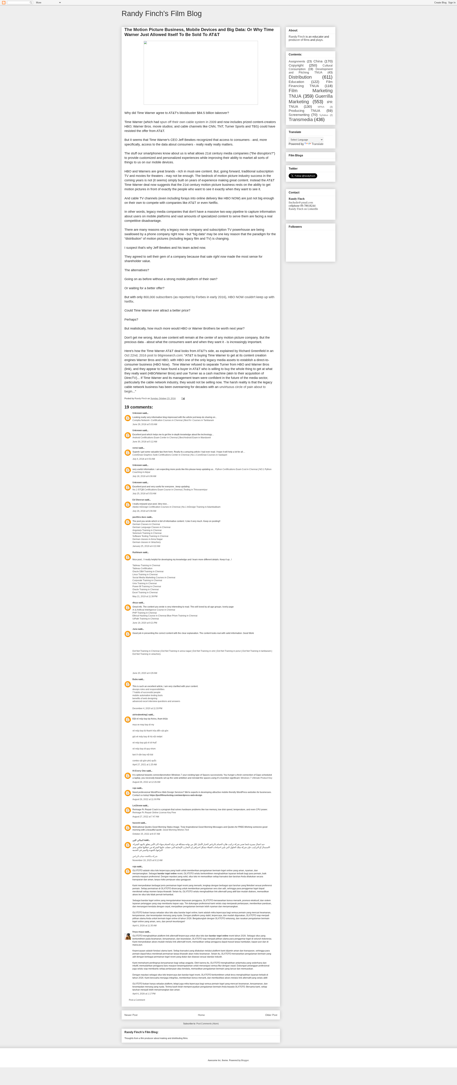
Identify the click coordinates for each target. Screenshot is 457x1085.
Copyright (296, 65)
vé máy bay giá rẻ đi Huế (144, 742)
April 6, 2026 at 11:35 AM (144, 925)
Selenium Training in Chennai (147, 533)
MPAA (321, 107)
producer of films (299, 39)
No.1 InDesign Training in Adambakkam (201, 507)
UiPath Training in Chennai (145, 618)
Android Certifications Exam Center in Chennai (155, 437)
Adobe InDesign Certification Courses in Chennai (156, 507)
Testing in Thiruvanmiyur (195, 489)
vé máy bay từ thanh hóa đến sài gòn (150, 730)
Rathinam (137, 552)
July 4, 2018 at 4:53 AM (143, 459)
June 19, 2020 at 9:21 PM (144, 623)
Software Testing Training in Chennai (150, 536)
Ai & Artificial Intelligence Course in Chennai (153, 610)
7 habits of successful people (146, 692)
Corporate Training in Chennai (147, 580)
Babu (135, 679)
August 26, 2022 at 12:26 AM (146, 782)
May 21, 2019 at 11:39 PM (144, 596)
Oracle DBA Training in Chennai (148, 571)
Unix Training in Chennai (144, 583)
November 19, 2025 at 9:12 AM (147, 860)
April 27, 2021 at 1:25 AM (144, 764)
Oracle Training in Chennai (145, 589)
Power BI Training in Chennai (146, 586)
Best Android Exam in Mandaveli (195, 437)
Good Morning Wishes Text (176, 830)
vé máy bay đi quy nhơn (144, 748)
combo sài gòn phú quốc (144, 760)
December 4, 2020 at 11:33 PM (147, 708)
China (318, 61)
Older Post (271, 1014)
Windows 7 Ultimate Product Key (256, 778)
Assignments (297, 61)
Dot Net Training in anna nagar (176, 651)
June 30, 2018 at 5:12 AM (144, 441)
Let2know (137, 805)
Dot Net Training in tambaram (256, 651)
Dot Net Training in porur (229, 651)
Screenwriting (299, 115)
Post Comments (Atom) (207, 1023)
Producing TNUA (304, 111)
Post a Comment (137, 1000)
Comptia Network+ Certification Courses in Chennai (157, 420)
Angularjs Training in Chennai (147, 530)
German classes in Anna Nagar (147, 539)
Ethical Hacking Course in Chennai (149, 615)
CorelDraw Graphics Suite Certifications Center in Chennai (160, 455)
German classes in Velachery (146, 542)
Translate (317, 143)
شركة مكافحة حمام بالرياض (144, 856)
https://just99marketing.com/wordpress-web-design (176, 795)
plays (319, 39)
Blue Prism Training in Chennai (182, 615)
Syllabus (323, 115)
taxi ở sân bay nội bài (142, 754)
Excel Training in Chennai (145, 592)
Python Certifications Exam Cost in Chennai (236, 469)
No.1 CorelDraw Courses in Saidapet (209, 455)
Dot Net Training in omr (204, 651)
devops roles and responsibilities (148, 689)
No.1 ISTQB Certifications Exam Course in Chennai (157, 489)
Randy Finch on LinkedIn (303, 208)
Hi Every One (139, 771)
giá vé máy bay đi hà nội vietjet (147, 736)
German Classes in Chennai (146, 524)
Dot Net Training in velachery (146, 654)
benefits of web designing (144, 698)
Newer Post (130, 1014)
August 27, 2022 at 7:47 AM (145, 816)
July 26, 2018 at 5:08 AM (144, 511)
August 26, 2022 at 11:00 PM (146, 799)
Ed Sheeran (138, 500)
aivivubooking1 (140, 714)
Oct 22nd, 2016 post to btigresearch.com (153, 355)
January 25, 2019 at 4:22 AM (146, 546)
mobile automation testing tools (147, 695)
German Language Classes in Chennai (151, 527)
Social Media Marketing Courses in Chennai (153, 577)
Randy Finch (297, 36)
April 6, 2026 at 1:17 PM (143, 993)
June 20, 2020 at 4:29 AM (144, 673)
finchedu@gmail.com (301, 202)
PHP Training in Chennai (144, 613)
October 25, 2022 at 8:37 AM (146, 834)
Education (296, 82)
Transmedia (301, 119)
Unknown (137, 413)
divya (135, 602)
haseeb (136, 823)
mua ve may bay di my (143, 724)
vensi (135, 448)
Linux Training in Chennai (145, 574)
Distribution (300, 77)
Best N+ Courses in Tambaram (199, 420)
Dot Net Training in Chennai (146, 651)
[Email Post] (182, 398)
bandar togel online (167, 873)
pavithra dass (139, 517)
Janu (134, 629)
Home (201, 1014)
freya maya (138, 932)
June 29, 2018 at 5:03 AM (144, 424)
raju (134, 788)
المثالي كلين (138, 840)
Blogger (245, 1060)
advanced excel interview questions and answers (156, 701)
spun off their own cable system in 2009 (188, 122)
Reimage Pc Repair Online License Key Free (154, 812)
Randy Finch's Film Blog (162, 13)
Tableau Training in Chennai (146, 565)
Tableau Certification (142, 568)
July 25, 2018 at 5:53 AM (144, 493)
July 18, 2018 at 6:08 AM (144, 476)
